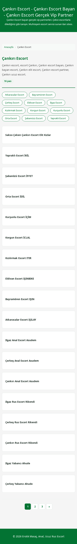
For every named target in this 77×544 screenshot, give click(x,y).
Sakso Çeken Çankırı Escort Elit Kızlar (28, 135)
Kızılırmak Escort (13, 110)
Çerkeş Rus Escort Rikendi (21, 422)
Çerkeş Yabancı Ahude (19, 483)
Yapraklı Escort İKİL (17, 155)
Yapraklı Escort (58, 118)
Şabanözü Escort (34, 118)
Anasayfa (8, 47)
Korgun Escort (37, 110)
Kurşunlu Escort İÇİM (18, 217)
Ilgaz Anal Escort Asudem (20, 340)
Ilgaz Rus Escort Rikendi (20, 401)
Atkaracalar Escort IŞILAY (20, 319)
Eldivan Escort (34, 102)
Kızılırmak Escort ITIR (18, 258)
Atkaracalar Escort (14, 94)
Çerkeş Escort (12, 102)
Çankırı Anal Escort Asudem (22, 381)
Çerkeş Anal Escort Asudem (22, 360)
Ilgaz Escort (56, 102)
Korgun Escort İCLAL (17, 237)
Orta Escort (11, 118)
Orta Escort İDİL (15, 196)
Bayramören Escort (42, 94)
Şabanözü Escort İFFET (19, 176)
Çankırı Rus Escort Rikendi (21, 442)
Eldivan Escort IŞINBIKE (19, 278)
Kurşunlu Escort (61, 110)
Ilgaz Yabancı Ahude (17, 463)
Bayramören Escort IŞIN (19, 299)
